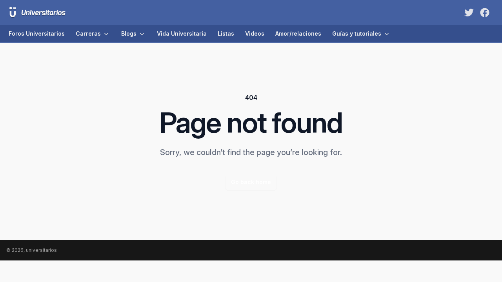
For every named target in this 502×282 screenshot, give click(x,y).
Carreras (88, 33)
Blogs (128, 33)
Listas (226, 33)
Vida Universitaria (182, 33)
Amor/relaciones (298, 33)
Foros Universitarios (37, 33)
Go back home (251, 182)
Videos (254, 33)
